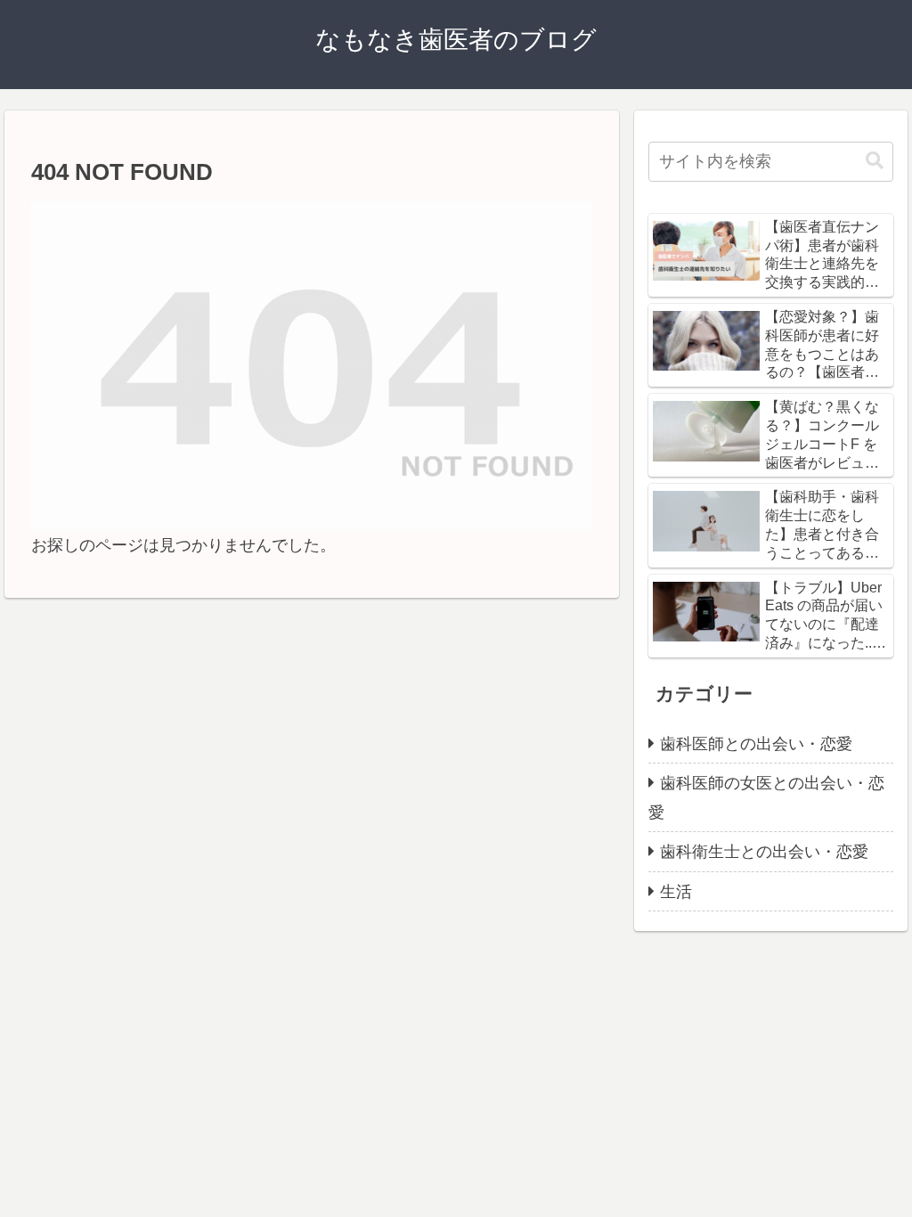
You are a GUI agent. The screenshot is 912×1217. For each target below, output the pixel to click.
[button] (875, 161)
